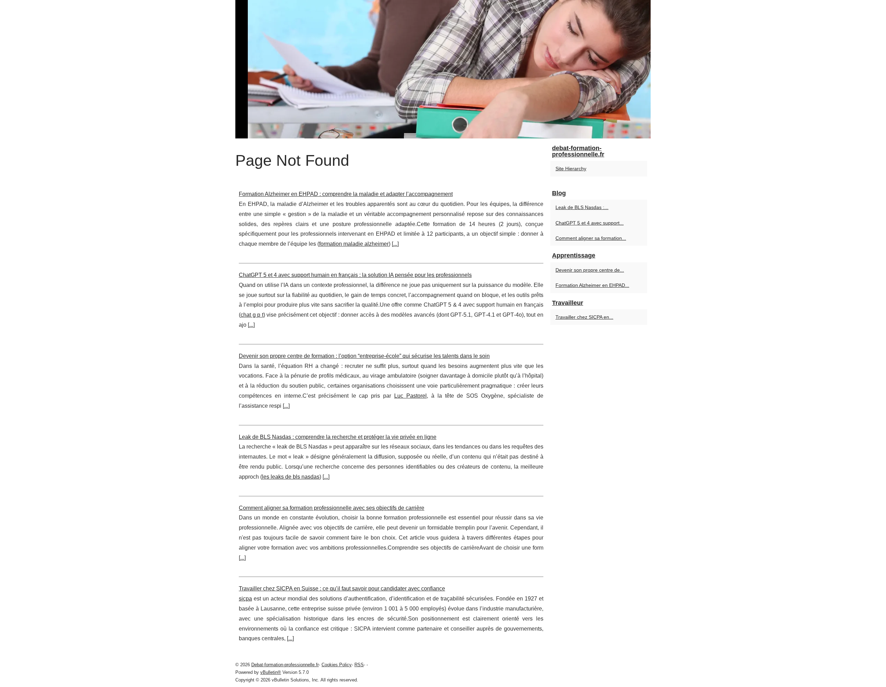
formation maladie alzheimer (354, 244)
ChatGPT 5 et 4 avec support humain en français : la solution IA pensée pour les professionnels (355, 275)
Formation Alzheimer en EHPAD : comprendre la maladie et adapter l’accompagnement (346, 194)
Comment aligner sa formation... (590, 238)
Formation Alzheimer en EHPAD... (592, 285)
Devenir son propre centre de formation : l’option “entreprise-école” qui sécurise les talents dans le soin (364, 356)
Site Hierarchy (570, 168)
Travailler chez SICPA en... (584, 317)
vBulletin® (270, 672)
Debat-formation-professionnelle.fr (285, 664)
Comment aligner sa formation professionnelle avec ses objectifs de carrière (331, 508)
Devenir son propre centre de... (589, 270)
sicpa (245, 599)
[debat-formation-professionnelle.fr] (443, 69)
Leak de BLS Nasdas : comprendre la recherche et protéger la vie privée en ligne (337, 437)
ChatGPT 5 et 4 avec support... (589, 223)
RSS (359, 664)
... (395, 244)
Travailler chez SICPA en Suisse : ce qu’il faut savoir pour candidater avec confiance (342, 588)
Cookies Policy (337, 664)
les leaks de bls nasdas (290, 477)
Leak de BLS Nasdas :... (581, 207)
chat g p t (252, 315)
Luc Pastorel (410, 396)
